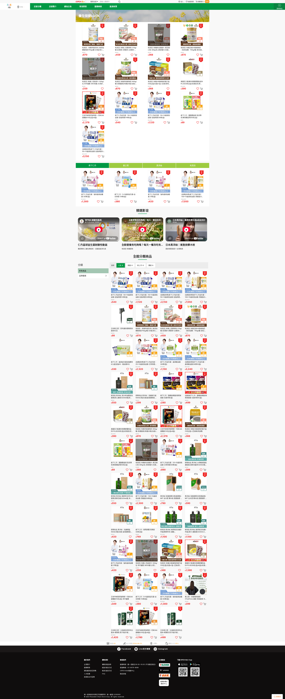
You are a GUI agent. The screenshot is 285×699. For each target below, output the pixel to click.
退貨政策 (113, 6)
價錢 (150, 265)
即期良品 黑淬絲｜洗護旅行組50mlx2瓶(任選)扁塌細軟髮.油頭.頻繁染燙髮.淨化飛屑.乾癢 (146, 396)
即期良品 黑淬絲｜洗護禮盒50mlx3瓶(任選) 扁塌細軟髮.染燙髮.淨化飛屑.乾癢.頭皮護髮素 (122, 531)
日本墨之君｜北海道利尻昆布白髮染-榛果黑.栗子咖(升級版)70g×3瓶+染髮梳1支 (122, 631)
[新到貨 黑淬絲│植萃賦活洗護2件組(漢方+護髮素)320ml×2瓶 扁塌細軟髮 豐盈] (196, 517)
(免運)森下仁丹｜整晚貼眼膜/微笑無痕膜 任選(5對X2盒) (196, 396)
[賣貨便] (164, 677)
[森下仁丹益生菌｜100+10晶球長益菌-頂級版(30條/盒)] (147, 483)
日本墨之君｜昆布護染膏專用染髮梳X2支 (122, 329)
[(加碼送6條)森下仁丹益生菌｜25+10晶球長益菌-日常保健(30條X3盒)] (147, 349)
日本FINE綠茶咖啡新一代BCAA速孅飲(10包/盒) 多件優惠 (122, 598)
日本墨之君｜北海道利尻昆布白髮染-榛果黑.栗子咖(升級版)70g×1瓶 (171, 631)
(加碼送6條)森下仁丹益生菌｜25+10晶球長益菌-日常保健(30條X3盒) (146, 363)
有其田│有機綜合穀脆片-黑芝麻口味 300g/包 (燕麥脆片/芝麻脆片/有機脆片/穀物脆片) (159, 49)
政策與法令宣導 (89, 677)
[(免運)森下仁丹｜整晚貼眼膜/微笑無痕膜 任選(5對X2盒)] (196, 383)
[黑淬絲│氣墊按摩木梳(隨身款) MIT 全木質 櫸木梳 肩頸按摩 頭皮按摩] (196, 483)
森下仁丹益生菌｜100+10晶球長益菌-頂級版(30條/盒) (146, 497)
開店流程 (123, 674)
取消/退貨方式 (107, 671)
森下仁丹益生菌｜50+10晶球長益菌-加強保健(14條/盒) (126, 116)
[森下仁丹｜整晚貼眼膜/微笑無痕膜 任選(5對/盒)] (171, 383)
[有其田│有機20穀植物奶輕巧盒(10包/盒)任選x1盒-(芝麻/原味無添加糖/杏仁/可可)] (159, 69)
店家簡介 (52, 6)
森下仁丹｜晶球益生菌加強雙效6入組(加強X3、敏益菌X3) (122, 363)
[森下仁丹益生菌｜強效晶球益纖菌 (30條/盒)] (92, 181)
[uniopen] (164, 671)
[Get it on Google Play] (195, 669)
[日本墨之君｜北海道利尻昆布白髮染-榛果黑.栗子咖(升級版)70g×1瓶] (171, 618)
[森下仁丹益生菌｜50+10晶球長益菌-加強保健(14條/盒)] (126, 102)
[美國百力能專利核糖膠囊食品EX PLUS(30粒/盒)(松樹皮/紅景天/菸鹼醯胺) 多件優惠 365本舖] (192, 69)
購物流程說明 (106, 664)
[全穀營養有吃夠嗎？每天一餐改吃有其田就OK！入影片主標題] (142, 241)
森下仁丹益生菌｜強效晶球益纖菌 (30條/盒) (92, 195)
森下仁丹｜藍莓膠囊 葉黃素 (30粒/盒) (145, 531)
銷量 (129, 265)
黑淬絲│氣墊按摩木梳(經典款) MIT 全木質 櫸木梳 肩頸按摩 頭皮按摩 (171, 497)
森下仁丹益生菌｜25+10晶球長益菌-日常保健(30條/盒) (171, 464)
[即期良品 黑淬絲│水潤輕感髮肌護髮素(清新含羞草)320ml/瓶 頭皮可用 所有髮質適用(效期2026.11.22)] (196, 450)
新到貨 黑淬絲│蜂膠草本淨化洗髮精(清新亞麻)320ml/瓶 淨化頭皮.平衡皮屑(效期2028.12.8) (122, 497)
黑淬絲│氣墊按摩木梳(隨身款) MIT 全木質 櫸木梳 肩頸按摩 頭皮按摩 (196, 497)
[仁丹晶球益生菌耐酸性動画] (98, 241)
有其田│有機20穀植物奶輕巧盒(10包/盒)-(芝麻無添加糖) (196, 430)
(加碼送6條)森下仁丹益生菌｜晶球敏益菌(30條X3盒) (195, 363)
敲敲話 (278, 696)
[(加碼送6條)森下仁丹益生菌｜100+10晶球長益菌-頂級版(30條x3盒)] (192, 181)
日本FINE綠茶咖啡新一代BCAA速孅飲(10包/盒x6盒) (146, 631)
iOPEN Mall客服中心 (127, 671)
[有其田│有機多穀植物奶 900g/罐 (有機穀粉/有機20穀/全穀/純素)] (126, 69)
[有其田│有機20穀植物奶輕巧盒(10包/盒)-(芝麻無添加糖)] (196, 416)
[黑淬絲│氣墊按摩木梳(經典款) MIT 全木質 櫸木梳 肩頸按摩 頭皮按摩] (171, 483)
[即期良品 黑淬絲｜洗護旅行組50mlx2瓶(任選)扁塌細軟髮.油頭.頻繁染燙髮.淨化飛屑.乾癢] (147, 383)
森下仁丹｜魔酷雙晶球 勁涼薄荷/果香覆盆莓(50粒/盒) (191, 116)
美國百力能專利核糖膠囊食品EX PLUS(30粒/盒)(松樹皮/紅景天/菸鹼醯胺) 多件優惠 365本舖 (192, 82)
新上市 (139, 265)
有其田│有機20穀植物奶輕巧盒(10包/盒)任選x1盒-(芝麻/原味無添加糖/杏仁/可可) (159, 82)
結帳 (207, 1)
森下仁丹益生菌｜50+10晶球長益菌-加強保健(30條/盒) (159, 116)
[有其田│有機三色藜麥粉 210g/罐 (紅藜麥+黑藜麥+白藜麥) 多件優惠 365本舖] (126, 35)
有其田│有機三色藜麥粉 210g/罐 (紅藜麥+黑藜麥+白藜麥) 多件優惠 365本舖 (125, 49)
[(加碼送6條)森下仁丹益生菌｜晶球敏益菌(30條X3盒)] (196, 349)
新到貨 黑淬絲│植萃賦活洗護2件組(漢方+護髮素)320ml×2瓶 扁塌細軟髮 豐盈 (195, 531)
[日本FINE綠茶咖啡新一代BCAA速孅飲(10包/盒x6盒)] (147, 618)
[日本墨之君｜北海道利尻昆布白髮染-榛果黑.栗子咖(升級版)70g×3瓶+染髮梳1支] (122, 618)
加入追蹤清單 (99, 54)
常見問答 (83, 6)
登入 (182, 1)
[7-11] (164, 666)
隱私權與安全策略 (90, 671)
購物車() (201, 1)
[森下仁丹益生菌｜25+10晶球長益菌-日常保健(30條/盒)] (171, 450)
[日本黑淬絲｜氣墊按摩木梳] (186, 241)
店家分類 (37, 6)
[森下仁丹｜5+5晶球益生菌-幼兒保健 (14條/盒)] (126, 181)
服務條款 (98, 6)
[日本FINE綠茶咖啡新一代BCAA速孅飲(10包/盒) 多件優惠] (122, 584)
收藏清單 (191, 1)
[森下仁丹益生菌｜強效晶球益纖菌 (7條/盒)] (159, 181)
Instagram (163, 649)
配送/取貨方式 (107, 667)
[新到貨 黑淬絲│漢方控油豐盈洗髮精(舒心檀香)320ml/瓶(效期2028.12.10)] (122, 383)
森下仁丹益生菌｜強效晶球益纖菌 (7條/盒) (159, 195)
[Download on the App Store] (183, 669)
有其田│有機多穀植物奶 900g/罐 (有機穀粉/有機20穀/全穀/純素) (126, 82)
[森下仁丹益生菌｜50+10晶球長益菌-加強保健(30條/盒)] (159, 102)
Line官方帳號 (144, 649)
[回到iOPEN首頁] (80, 1)
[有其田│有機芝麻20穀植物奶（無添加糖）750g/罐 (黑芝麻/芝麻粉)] (192, 35)
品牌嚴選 (82, 276)
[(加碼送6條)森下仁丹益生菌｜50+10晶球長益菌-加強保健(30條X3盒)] (93, 136)
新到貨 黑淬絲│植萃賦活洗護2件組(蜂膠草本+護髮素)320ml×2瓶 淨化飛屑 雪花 (170, 531)
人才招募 (87, 674)
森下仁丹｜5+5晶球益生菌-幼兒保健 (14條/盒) (125, 195)
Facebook (126, 649)
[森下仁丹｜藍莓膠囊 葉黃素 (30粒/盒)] (147, 517)
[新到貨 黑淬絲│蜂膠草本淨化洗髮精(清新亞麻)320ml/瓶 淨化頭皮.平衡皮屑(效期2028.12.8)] (122, 483)
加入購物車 (102, 54)
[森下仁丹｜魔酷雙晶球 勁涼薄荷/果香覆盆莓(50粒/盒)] (192, 102)
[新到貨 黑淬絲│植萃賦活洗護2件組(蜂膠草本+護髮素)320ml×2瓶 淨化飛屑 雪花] (171, 517)
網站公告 (68, 6)
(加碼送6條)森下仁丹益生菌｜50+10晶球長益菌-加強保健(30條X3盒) (93, 150)
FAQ (103, 674)
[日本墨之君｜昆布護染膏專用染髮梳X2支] (122, 316)
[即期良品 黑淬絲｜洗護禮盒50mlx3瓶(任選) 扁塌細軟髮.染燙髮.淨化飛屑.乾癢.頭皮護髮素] (122, 517)
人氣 (120, 265)
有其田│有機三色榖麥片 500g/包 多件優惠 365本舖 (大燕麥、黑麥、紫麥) (93, 82)
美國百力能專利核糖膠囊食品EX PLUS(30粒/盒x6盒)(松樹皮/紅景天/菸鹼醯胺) (195, 564)
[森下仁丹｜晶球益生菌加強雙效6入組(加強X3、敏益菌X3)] (122, 349)
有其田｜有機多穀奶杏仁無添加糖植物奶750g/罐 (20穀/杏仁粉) (93, 49)
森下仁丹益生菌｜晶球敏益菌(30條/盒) (170, 363)
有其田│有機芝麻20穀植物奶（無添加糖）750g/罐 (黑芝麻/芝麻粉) (191, 49)
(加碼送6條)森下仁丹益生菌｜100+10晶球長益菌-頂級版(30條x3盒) (192, 195)
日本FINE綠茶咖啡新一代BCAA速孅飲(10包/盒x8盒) (93, 116)
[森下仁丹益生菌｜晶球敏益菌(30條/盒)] (171, 349)
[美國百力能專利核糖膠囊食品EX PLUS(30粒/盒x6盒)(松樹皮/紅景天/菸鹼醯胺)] (196, 550)
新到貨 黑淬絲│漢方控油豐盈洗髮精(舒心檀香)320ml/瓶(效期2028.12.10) (122, 396)
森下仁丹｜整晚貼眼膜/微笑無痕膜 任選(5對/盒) (170, 396)
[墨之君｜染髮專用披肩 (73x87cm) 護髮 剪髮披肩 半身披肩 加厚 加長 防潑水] (196, 584)
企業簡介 (87, 664)
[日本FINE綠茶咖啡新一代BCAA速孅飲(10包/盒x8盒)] (93, 102)
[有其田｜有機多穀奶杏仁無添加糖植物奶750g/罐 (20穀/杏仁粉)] (93, 35)
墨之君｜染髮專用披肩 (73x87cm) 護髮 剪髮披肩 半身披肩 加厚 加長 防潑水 (196, 598)
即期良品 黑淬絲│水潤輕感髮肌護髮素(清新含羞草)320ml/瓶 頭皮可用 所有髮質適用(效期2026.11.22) (196, 464)
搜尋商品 (279, 5)
